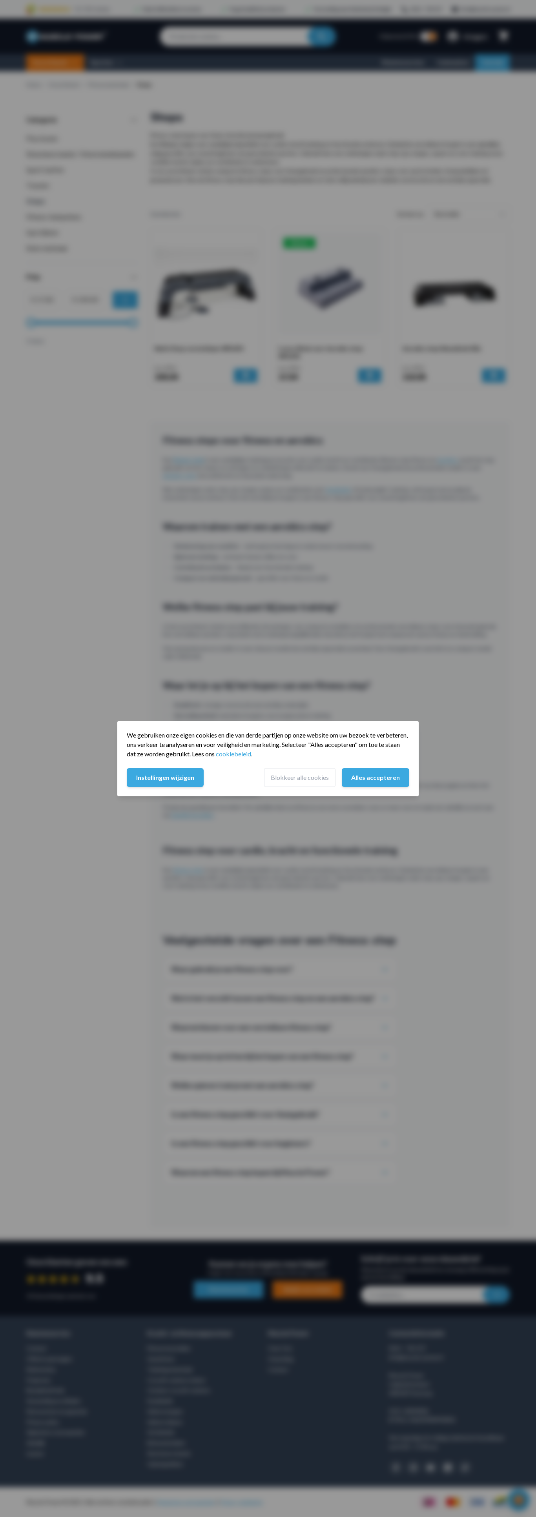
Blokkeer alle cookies (300, 777)
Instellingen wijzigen (165, 777)
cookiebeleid (233, 754)
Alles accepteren (375, 777)
